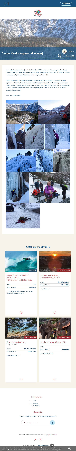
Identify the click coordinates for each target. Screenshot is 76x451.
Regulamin (36, 405)
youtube (40, 439)
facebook (35, 439)
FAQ (34, 400)
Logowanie (66, 3)
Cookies (35, 403)
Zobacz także (36, 397)
